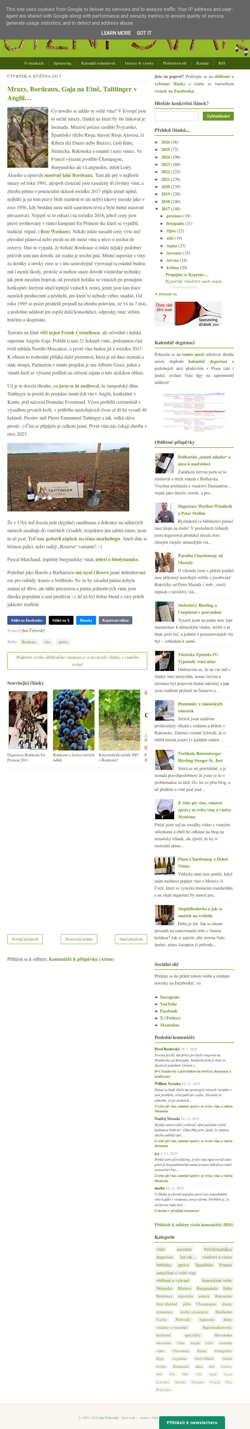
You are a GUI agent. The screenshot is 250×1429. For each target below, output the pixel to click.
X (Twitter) (168, 1018)
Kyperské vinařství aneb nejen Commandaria (194, 284)
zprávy (63, 641)
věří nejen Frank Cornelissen (70, 332)
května (173, 267)
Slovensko (223, 1335)
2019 (166, 194)
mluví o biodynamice (116, 559)
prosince (174, 215)
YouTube (166, 1004)
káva (199, 1366)
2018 (166, 201)
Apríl (212, 1374)
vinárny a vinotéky (172, 1327)
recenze (184, 1249)
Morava (184, 1288)
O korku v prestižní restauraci (177, 1210)
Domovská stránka (79, 938)
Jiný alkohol (166, 1304)
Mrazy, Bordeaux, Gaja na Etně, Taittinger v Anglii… (72, 93)
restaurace (164, 1312)
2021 (166, 179)
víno (47, 641)
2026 (166, 142)
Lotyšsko (162, 1382)
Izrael (228, 1374)
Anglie (195, 1342)
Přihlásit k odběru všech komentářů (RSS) (194, 1224)
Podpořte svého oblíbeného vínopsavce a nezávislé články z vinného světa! (77, 660)
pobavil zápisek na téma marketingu (83, 538)
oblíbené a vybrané (172, 1280)
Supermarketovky (217, 1327)
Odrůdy (226, 1366)
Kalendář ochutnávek (98, 63)
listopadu (175, 223)
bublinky (164, 1265)
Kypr (160, 1358)
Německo (164, 1288)
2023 (166, 164)
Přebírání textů (175, 63)
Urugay (214, 1382)
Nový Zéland (204, 1358)
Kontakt (202, 63)
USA (209, 1342)
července (174, 253)
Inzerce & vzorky (139, 63)
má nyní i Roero (92, 572)
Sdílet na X (61, 620)
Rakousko (223, 1296)
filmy (227, 1319)
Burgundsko (207, 1288)
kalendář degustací (207, 361)
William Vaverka (168, 1083)
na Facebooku (181, 91)
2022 (166, 171)
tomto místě (193, 354)
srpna (172, 245)
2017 (166, 208)
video (160, 1350)
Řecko (201, 1350)
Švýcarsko (163, 1389)
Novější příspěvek (25, 938)
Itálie (227, 1288)
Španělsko (204, 1265)
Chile (180, 1342)
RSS (222, 63)
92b (199, 1374)
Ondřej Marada (167, 1118)
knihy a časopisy (194, 1312)
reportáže (185, 1296)
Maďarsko (224, 1312)
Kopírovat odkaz (115, 620)
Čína (229, 1382)
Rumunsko (181, 1366)
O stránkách (34, 63)
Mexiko (180, 1382)
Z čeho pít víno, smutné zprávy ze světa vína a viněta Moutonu (204, 809)
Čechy (161, 1319)
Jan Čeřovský (33, 630)
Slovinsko (163, 1342)
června (173, 260)
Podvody (183, 1319)
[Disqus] (77, 847)
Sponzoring (63, 63)
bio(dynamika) (218, 1249)
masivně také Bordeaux (69, 174)
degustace (164, 1257)
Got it (144, 33)
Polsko (161, 1366)
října (171, 230)
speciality (193, 1335)
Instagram (167, 997)
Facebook (166, 1011)
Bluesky (86, 620)
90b (185, 1374)
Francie (225, 1265)
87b (172, 1374)
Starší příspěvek (131, 938)
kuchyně (163, 1335)
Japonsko (207, 1319)
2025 (166, 149)
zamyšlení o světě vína (175, 1273)
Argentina (179, 1358)
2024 (166, 157)
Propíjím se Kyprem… (187, 274)
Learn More (116, 33)
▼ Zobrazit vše (166, 294)
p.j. (157, 1153)
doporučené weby (217, 1280)
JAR (211, 1366)
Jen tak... (188, 1257)
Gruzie (227, 1358)
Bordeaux (29, 641)
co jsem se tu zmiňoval (76, 385)
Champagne (206, 1304)
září (170, 238)
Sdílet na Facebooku (26, 620)
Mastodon (167, 1025)
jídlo (187, 1304)
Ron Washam (55, 231)
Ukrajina (197, 1382)
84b (159, 1374)
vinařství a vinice (217, 1257)
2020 (166, 186)
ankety (204, 1296)
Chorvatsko (181, 1350)
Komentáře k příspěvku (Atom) (81, 958)
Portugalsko (223, 1350)
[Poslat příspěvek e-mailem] (46, 630)
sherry (227, 1304)
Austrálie (225, 1342)
